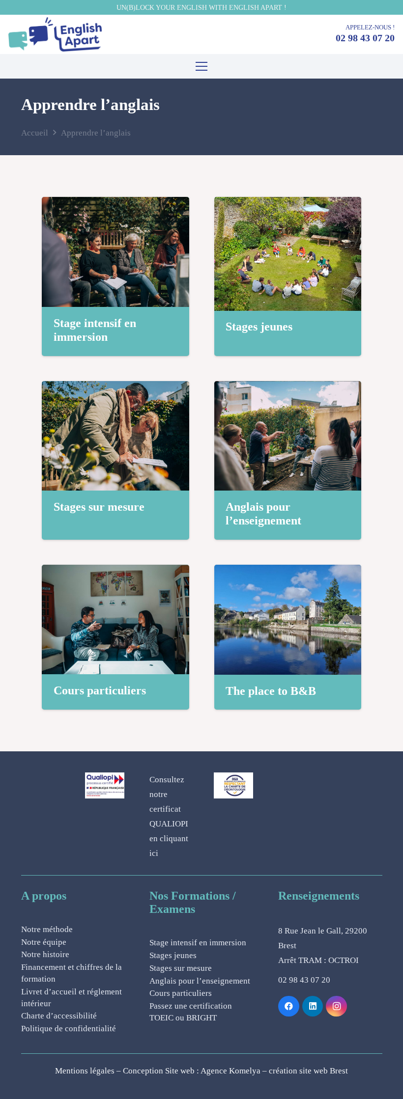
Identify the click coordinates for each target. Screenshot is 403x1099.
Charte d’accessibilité (59, 1015)
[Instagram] (336, 1006)
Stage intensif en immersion (197, 942)
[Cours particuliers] (115, 572)
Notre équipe (43, 942)
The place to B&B (271, 691)
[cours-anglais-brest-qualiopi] (104, 785)
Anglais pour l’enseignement (199, 981)
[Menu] (201, 66)
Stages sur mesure (99, 506)
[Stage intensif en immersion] (115, 204)
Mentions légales (85, 1070)
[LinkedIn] (312, 1006)
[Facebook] (288, 1006)
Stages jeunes (259, 326)
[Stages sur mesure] (115, 388)
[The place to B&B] (288, 572)
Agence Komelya (230, 1070)
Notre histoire (45, 954)
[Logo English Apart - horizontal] (55, 34)
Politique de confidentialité (68, 1028)
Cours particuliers (100, 690)
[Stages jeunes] (288, 204)
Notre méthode (47, 929)
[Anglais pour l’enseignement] (288, 388)
